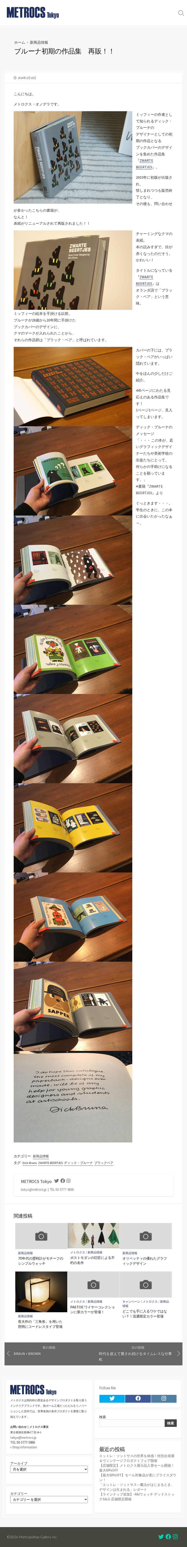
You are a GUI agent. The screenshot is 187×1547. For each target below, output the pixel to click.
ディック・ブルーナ (78, 1163)
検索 (102, 1417)
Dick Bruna (30, 1163)
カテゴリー (18, 1493)
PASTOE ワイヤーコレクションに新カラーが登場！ (92, 1309)
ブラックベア (103, 1163)
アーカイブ (18, 1463)
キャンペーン (131, 1302)
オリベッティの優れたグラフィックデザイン (144, 1260)
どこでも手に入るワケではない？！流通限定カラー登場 (144, 1313)
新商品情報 (39, 42)
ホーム (19, 42)
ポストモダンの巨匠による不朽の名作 (92, 1260)
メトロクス (77, 1252)
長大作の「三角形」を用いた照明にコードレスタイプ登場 (40, 1323)
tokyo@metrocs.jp (23, 1437)
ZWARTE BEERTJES (50, 1163)
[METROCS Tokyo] (33, 13)
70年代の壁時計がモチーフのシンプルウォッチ (40, 1260)
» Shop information (23, 1447)
